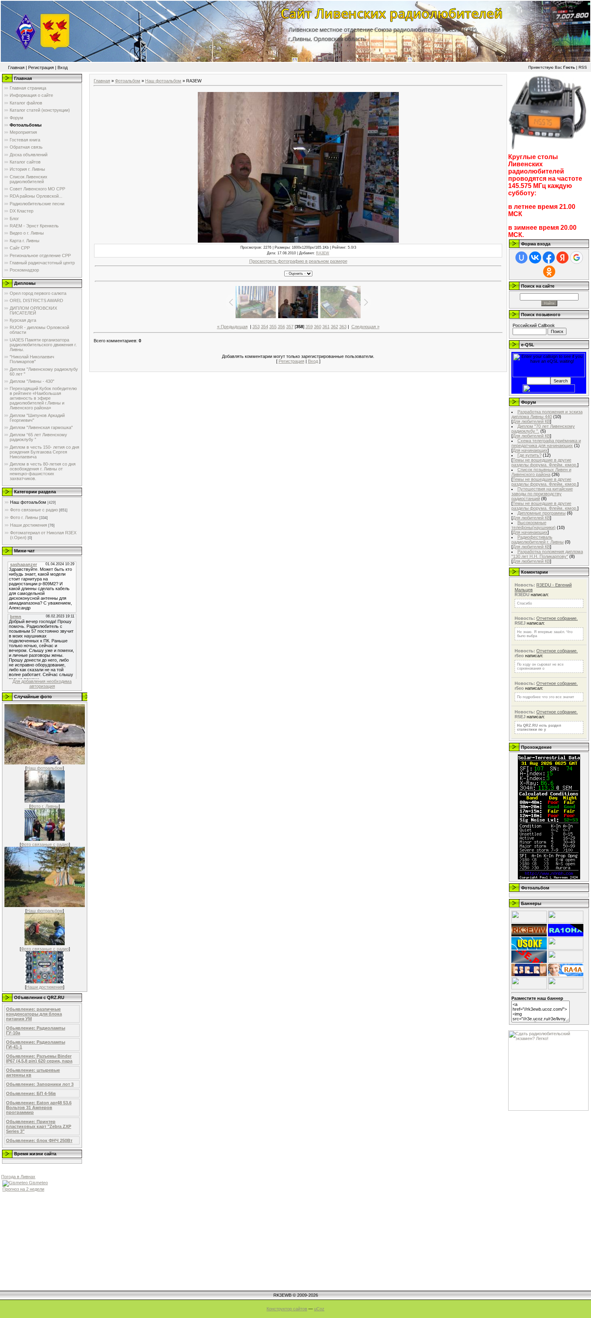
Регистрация (41, 67)
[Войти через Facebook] (549, 257)
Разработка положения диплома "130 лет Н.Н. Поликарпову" (547, 554)
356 (281, 326)
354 (264, 326)
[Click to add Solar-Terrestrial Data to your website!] (549, 877)
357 (289, 326)
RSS (583, 67)
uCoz (319, 1308)
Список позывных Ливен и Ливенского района (541, 472)
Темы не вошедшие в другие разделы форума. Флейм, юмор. (544, 462)
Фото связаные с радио (34, 509)
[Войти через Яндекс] (562, 257)
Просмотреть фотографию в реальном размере (298, 261)
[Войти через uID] (521, 257)
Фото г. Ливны (24, 517)
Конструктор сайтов (287, 1308)
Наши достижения (28, 525)
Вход (62, 67)
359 (309, 326)
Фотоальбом (127, 80)
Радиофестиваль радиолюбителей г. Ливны (537, 539)
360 (317, 326)
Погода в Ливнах (18, 1176)
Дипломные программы (541, 513)
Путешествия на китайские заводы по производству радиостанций (542, 493)
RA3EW (322, 253)
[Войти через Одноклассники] (549, 272)
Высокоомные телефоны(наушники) (533, 525)
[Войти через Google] (576, 257)
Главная (16, 67)
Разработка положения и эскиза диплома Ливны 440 (547, 414)
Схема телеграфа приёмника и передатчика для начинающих (546, 443)
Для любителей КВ (531, 421)
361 (326, 326)
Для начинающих (530, 450)
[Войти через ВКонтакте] (535, 257)
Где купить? (529, 455)
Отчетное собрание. (557, 618)
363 (343, 326)
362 (334, 326)
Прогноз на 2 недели (23, 1189)
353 (256, 326)
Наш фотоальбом (28, 502)
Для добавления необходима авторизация (42, 684)
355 (273, 326)
